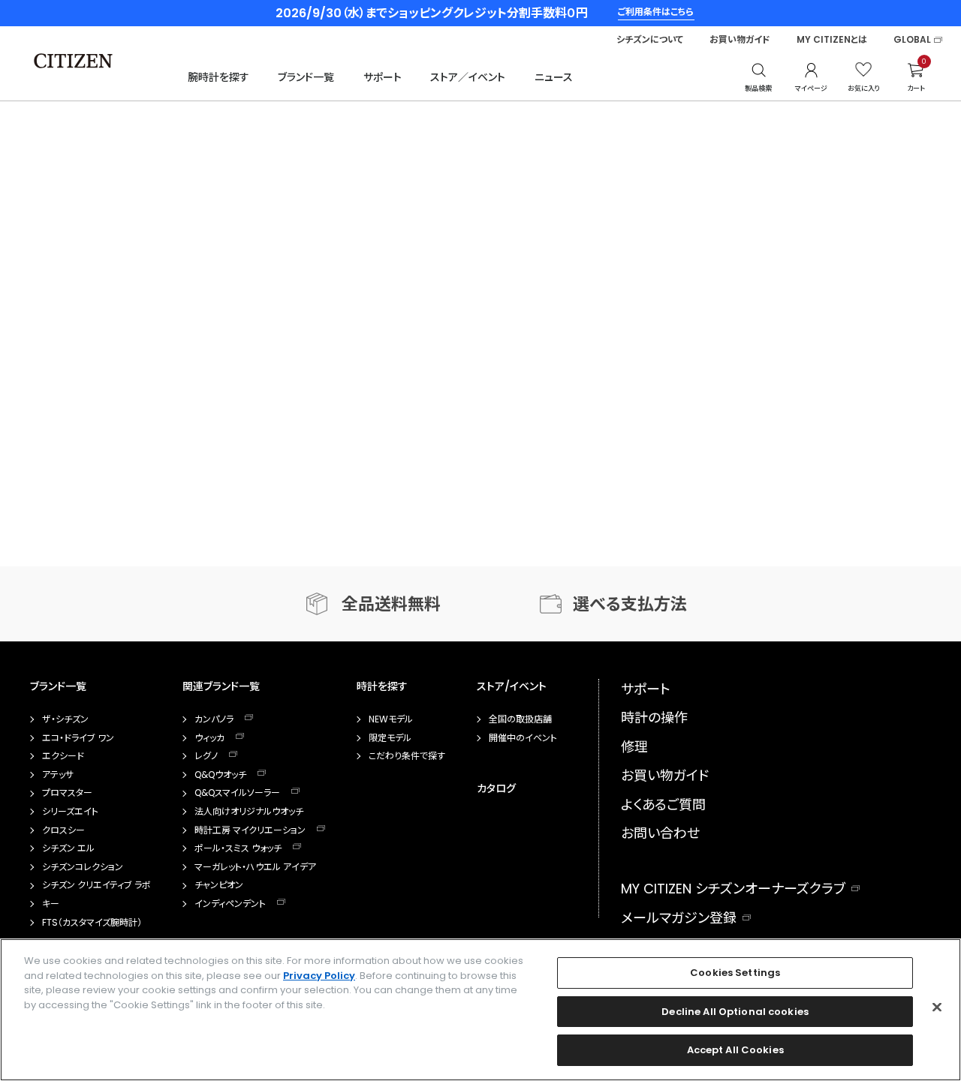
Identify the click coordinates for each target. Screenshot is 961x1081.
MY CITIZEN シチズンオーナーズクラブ (733, 888)
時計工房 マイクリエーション (250, 830)
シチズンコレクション (82, 867)
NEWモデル (391, 719)
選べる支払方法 (630, 604)
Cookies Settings (735, 972)
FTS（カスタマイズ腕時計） (92, 923)
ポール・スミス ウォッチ (238, 848)
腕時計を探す (218, 77)
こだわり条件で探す (407, 756)
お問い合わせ (660, 833)
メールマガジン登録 (679, 917)
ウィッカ (209, 738)
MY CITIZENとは (832, 40)
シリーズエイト (70, 812)
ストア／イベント (467, 77)
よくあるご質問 (663, 804)
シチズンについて (649, 40)
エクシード (63, 756)
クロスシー (63, 830)
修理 (634, 746)
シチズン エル (68, 848)
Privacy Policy (319, 975)
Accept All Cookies (735, 1050)
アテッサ (58, 775)
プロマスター (67, 793)
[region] (480, 1009)
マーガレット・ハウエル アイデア (255, 867)
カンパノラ (213, 719)
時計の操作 (654, 717)
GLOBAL (912, 40)
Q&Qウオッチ (220, 775)
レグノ (206, 756)
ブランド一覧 (306, 77)
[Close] (936, 1007)
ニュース (554, 77)
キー (50, 904)
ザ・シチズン (65, 719)
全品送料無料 (391, 604)
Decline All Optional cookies (735, 1011)
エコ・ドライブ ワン (78, 738)
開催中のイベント (523, 738)
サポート (382, 77)
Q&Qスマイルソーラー (237, 793)
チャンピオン (218, 885)
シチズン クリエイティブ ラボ (96, 885)
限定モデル (390, 738)
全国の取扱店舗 (520, 719)
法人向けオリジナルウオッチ (248, 812)
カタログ (496, 788)
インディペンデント (230, 904)
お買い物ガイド (739, 40)
